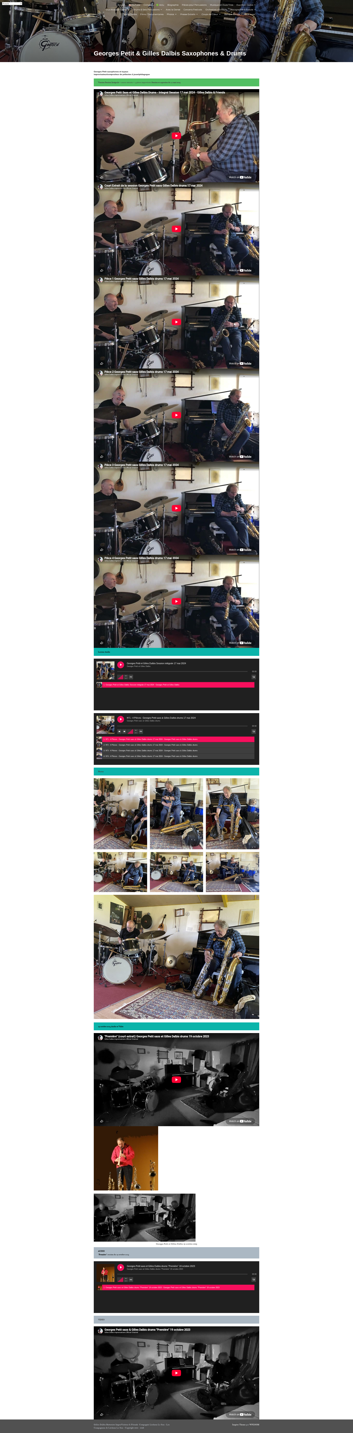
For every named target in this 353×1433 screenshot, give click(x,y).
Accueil (121, 5)
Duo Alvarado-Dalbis (116, 9)
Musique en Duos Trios (221, 5)
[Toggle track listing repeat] (131, 677)
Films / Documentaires (152, 14)
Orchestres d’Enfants (216, 9)
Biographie (173, 5)
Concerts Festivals (193, 9)
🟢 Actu (160, 5)
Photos (170, 14)
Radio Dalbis (130, 14)
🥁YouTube (134, 5)
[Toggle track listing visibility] (254, 677)
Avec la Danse (173, 9)
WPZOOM (254, 1424)
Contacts (148, 5)
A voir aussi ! (250, 14)
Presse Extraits (187, 14)
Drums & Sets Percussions (146, 9)
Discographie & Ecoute (241, 9)
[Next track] (124, 731)
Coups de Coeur (210, 14)
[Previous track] (119, 731)
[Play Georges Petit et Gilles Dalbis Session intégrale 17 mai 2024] (120, 664)
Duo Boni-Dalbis (244, 5)
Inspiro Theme (238, 1424)
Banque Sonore (232, 14)
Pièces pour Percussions (194, 5)
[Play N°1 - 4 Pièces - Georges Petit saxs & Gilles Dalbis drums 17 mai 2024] (120, 719)
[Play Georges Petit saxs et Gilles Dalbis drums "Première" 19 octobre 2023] (120, 1267)
